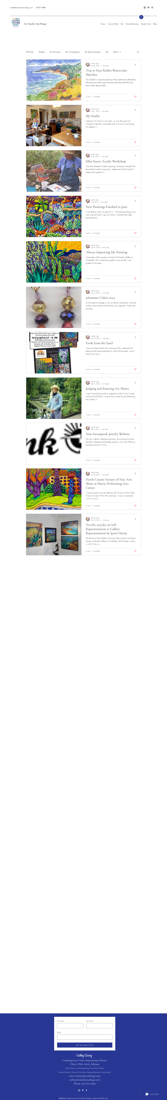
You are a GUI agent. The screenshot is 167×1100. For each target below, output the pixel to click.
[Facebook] (152, 7)
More (115, 51)
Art (107, 51)
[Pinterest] (148, 7)
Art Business (55, 51)
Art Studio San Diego (35, 23)
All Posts (30, 51)
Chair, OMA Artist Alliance (84, 1064)
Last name (89, 1021)
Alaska (42, 51)
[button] (141, 17)
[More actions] (136, 64)
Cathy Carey (85, 1055)
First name (60, 1021)
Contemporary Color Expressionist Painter (84, 1060)
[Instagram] (145, 7)
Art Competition (72, 51)
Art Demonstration (93, 51)
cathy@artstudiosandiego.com (21, 7)
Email (59, 1032)
